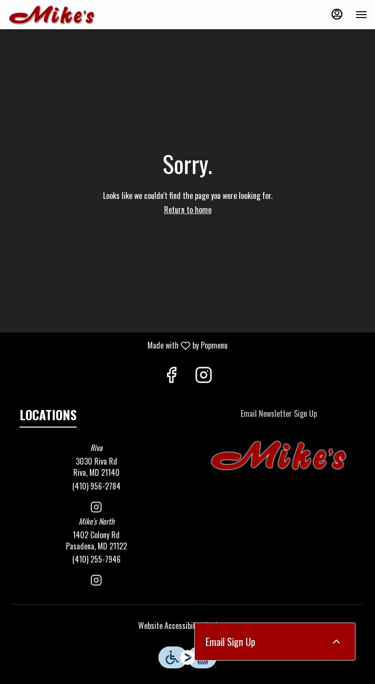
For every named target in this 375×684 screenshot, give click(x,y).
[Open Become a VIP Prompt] (336, 641)
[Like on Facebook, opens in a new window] (171, 375)
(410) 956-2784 (96, 486)
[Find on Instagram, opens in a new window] (203, 375)
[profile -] (337, 14)
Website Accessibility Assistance (187, 625)
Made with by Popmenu (117, 345)
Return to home (187, 209)
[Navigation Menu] (361, 14)
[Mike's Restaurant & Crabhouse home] (52, 14)
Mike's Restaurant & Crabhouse (278, 456)
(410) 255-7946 (96, 559)
